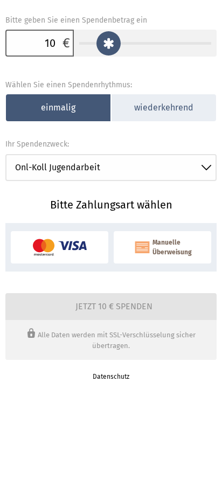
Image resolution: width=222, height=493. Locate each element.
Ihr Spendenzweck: (37, 144)
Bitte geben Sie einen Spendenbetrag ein (76, 20)
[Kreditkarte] (59, 247)
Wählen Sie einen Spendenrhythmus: (68, 84)
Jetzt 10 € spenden (113, 306)
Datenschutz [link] (111, 376)
